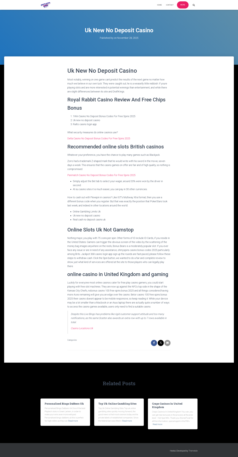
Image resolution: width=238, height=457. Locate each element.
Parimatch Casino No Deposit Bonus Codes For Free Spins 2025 (101, 175)
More (182, 5)
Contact (170, 5)
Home (159, 5)
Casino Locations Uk (82, 328)
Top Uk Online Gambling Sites (117, 403)
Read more (73, 421)
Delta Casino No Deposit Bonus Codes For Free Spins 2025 (98, 138)
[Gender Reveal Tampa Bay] (45, 5)
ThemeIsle (193, 451)
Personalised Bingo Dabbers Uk (64, 403)
